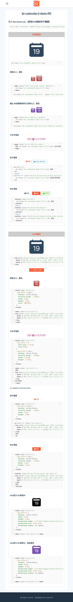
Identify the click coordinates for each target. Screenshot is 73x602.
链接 (29, 161)
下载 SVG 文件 (37, 270)
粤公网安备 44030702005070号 (44, 597)
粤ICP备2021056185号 (26, 597)
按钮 (27, 193)
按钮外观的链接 (40, 162)
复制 (61, 26)
